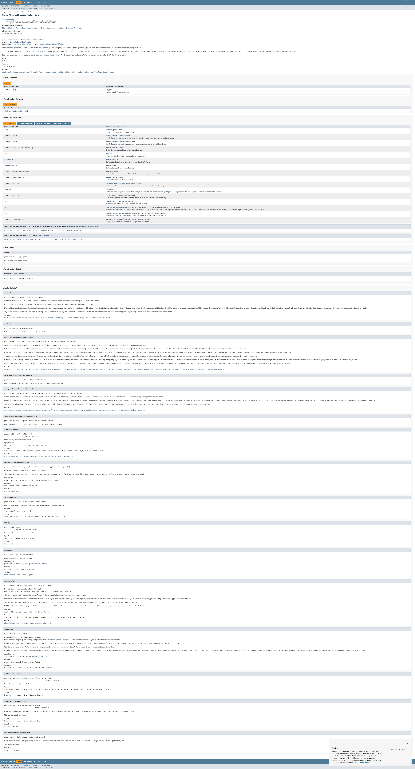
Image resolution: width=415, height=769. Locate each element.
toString (63, 239)
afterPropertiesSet (114, 130)
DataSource (9, 159)
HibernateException (29, 529)
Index (39, 2)
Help (44, 2)
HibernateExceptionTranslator (21, 42)
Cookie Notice (364, 762)
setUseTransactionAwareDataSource (120, 213)
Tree (24, 2)
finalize (20, 239)
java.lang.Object (8, 19)
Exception (35, 436)
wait (70, 239)
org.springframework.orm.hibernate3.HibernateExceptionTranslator (31, 21)
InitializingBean (48, 28)
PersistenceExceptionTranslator (70, 28)
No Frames (33, 6)
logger (109, 90)
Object (46, 235)
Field (16, 8)
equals (12, 239)
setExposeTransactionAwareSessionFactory (123, 207)
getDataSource (112, 159)
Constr (22, 8)
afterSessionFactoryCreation (118, 136)
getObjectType (112, 171)
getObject (110, 165)
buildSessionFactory (114, 148)
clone (6, 239)
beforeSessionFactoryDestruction (119, 142)
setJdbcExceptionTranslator (44, 230)
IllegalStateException (13, 516)
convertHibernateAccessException (17, 230)
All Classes (45, 6)
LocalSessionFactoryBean (12, 33)
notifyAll (54, 239)
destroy (109, 153)
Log (14, 90)
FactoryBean (21, 28)
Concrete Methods (62, 123)
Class (7, 171)
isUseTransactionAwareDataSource (119, 195)
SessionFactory (32, 28)
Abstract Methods (43, 123)
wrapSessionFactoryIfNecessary (118, 219)
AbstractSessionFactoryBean (16, 111)
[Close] (407, 743)
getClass (29, 239)
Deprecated (31, 2)
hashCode (37, 239)
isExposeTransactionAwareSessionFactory (122, 183)
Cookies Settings (398, 749)
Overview (4, 2)
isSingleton (111, 189)
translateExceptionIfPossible (69, 230)
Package (12, 2)
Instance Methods (25, 123)
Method (29, 8)
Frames (25, 6)
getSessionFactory (113, 177)
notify (45, 239)
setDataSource (112, 201)
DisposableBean (8, 28)
